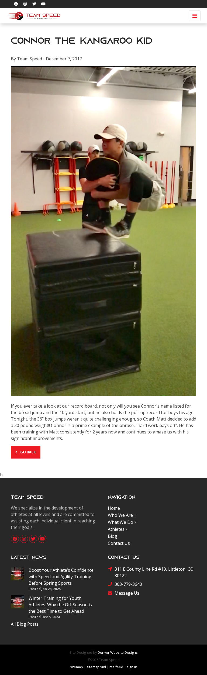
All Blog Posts (25, 624)
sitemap (76, 666)
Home (114, 508)
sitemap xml (96, 666)
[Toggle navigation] (195, 15)
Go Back (27, 451)
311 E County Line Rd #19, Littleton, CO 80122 (154, 572)
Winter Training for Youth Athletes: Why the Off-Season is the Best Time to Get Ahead (60, 604)
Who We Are (120, 515)
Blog (112, 536)
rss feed (116, 666)
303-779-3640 (128, 584)
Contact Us (119, 543)
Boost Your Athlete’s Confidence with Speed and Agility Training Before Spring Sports (61, 576)
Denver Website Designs (118, 652)
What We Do (120, 522)
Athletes (116, 529)
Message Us (127, 593)
